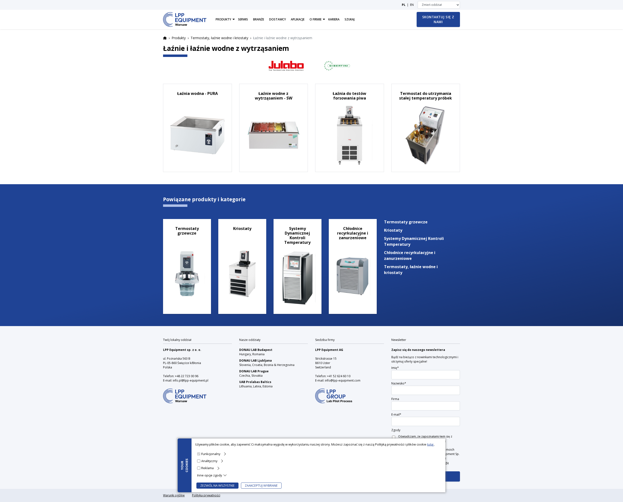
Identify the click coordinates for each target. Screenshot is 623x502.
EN (412, 5)
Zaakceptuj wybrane (261, 485)
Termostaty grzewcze (406, 222)
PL (403, 5)
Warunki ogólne (174, 495)
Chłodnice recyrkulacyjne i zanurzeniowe (409, 255)
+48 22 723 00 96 (186, 376)
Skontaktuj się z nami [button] (438, 19)
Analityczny (209, 461)
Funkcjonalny (210, 454)
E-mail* (396, 414)
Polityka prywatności (206, 495)
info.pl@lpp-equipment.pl (190, 380)
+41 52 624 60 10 (338, 376)
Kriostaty (393, 230)
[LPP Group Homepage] (184, 393)
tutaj (430, 444)
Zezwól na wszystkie (217, 485)
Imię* (395, 368)
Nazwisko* (398, 383)
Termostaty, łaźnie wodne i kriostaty (219, 38)
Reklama (207, 468)
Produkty (179, 38)
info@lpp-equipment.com (342, 380)
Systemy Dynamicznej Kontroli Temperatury (414, 241)
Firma (395, 399)
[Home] (184, 19)
